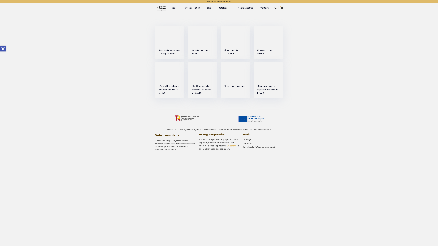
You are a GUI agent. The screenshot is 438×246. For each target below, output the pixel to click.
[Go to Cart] (280, 8)
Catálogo (222, 8)
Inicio (174, 8)
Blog (209, 8)
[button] (3, 48)
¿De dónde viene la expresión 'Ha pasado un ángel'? (201, 89)
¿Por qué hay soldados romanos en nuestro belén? (169, 89)
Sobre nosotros (245, 8)
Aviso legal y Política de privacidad (259, 147)
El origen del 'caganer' (234, 86)
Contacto (264, 8)
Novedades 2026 (192, 8)
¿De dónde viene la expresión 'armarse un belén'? (267, 89)
